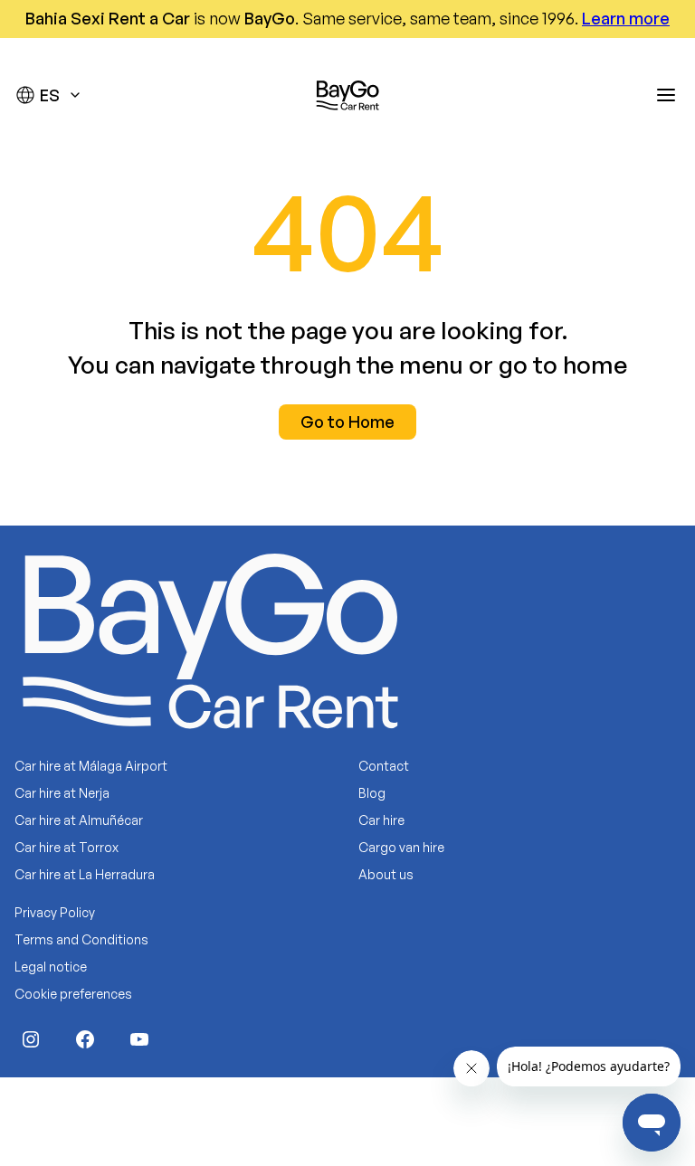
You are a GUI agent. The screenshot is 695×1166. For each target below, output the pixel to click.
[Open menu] (666, 95)
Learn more (626, 18)
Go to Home (347, 421)
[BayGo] (347, 95)
